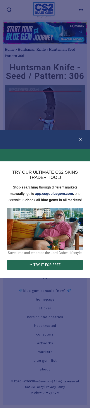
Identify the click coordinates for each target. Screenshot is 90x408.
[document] (45, 204)
